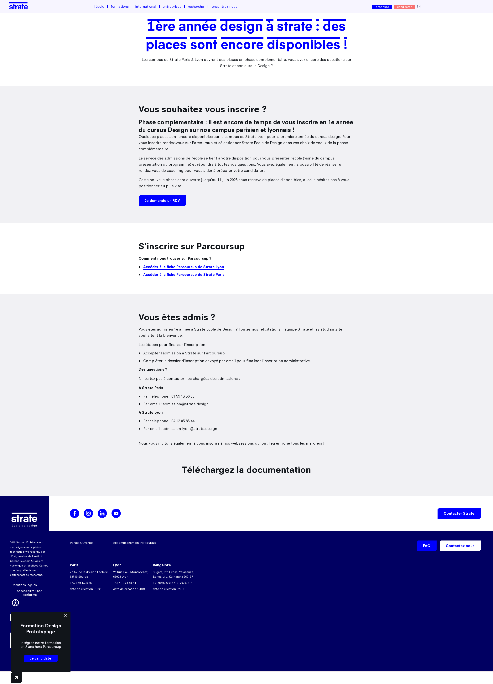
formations (120, 6)
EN (419, 6)
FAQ (426, 546)
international (145, 6)
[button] (15, 602)
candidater (404, 7)
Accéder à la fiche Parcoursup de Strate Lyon (183, 267)
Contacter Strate (459, 513)
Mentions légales (25, 585)
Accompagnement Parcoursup (135, 543)
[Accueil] (18, 5)
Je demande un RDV (162, 200)
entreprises (172, 6)
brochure (382, 7)
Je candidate (40, 658)
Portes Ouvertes (81, 543)
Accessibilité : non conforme (29, 593)
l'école (99, 6)
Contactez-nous (460, 546)
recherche (196, 6)
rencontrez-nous (223, 6)
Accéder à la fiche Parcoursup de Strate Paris (183, 274)
